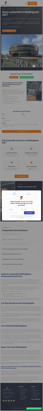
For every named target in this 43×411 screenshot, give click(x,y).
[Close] (40, 191)
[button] (34, 408)
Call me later (29, 212)
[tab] (15, 193)
